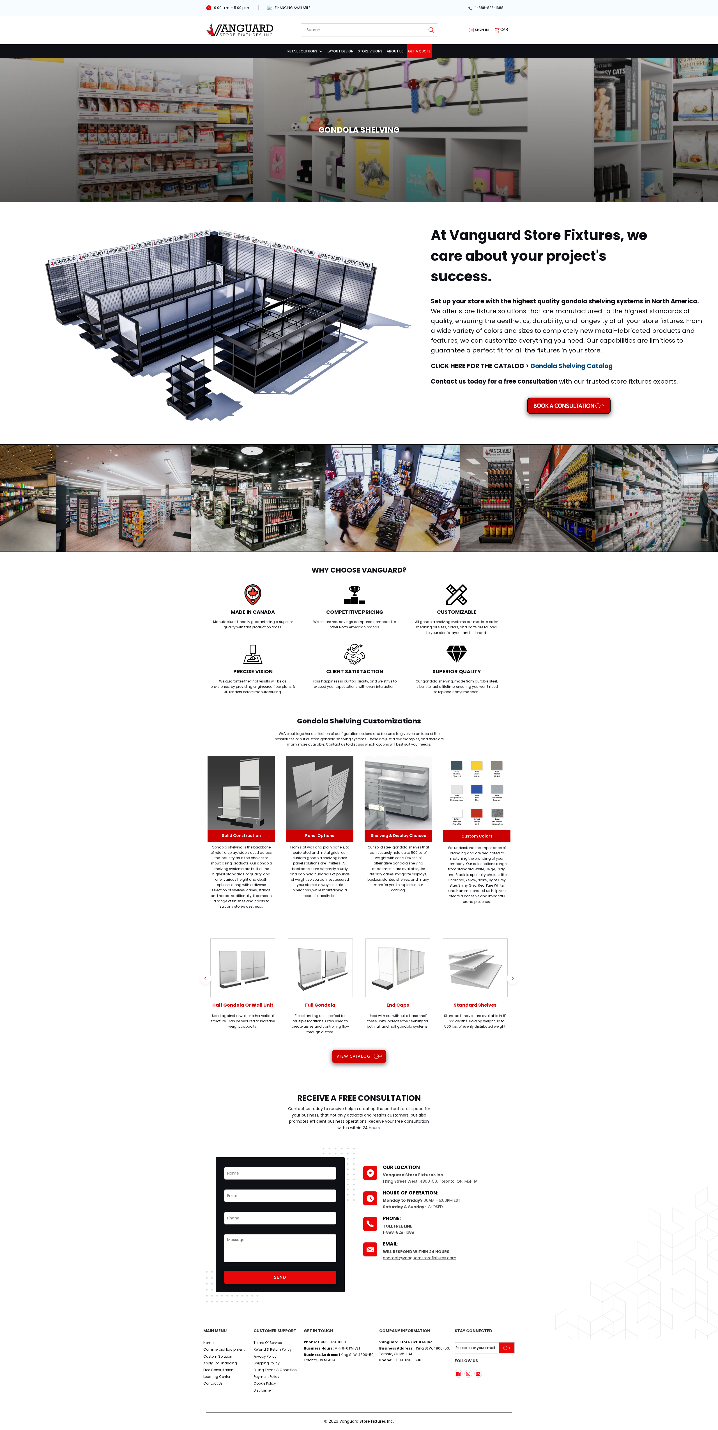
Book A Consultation (563, 405)
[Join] (506, 1348)
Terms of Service (268, 1342)
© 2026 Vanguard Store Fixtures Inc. (359, 1421)
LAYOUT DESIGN (340, 51)
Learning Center (216, 1376)
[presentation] (205, 978)
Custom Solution (217, 1356)
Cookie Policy (265, 1383)
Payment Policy (266, 1376)
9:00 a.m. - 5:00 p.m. (232, 7)
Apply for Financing (220, 1363)
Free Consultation (218, 1369)
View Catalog (353, 1056)
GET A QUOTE (419, 51)
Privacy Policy (265, 1356)
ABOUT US (395, 51)
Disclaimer (263, 1390)
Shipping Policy (267, 1363)
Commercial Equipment (224, 1349)
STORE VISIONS (370, 51)
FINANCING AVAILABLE (292, 7)
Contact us (213, 1383)
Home (208, 1342)
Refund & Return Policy (273, 1349)
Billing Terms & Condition (275, 1369)
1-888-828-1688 (489, 7)
